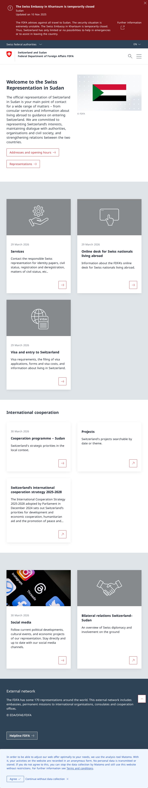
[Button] (122, 27)
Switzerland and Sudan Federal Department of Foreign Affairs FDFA (46, 54)
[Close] (145, 3)
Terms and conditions (80, 768)
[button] (142, 699)
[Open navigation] (139, 56)
